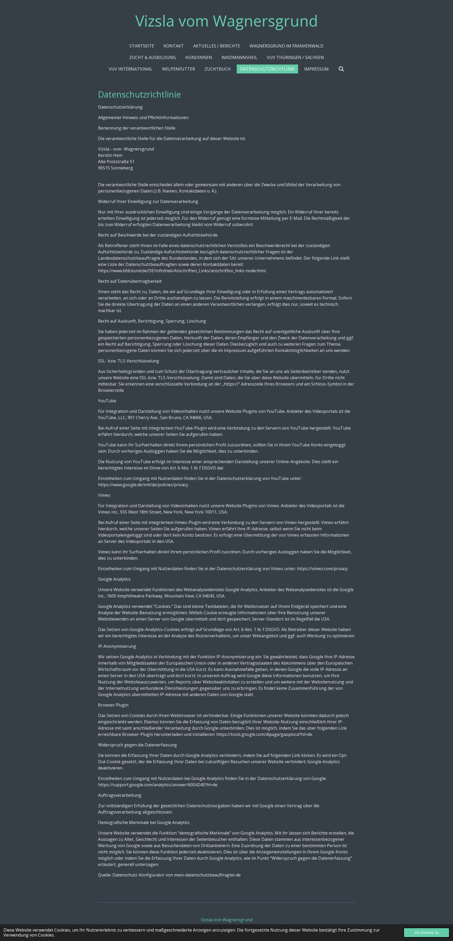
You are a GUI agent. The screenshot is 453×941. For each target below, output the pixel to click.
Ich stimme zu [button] (426, 932)
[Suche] (341, 69)
